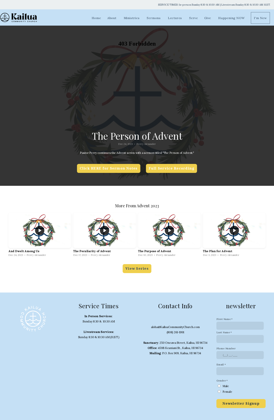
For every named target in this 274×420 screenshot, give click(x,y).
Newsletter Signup (241, 403)
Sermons (154, 18)
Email (220, 364)
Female (227, 391)
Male (226, 386)
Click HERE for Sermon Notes (109, 168)
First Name (223, 319)
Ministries (132, 18)
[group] (39, 236)
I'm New (260, 18)
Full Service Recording (171, 168)
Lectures (175, 18)
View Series (137, 268)
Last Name (223, 332)
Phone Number (226, 348)
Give (208, 18)
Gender (221, 380)
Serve (193, 18)
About (112, 18)
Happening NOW (231, 18)
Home (96, 18)
